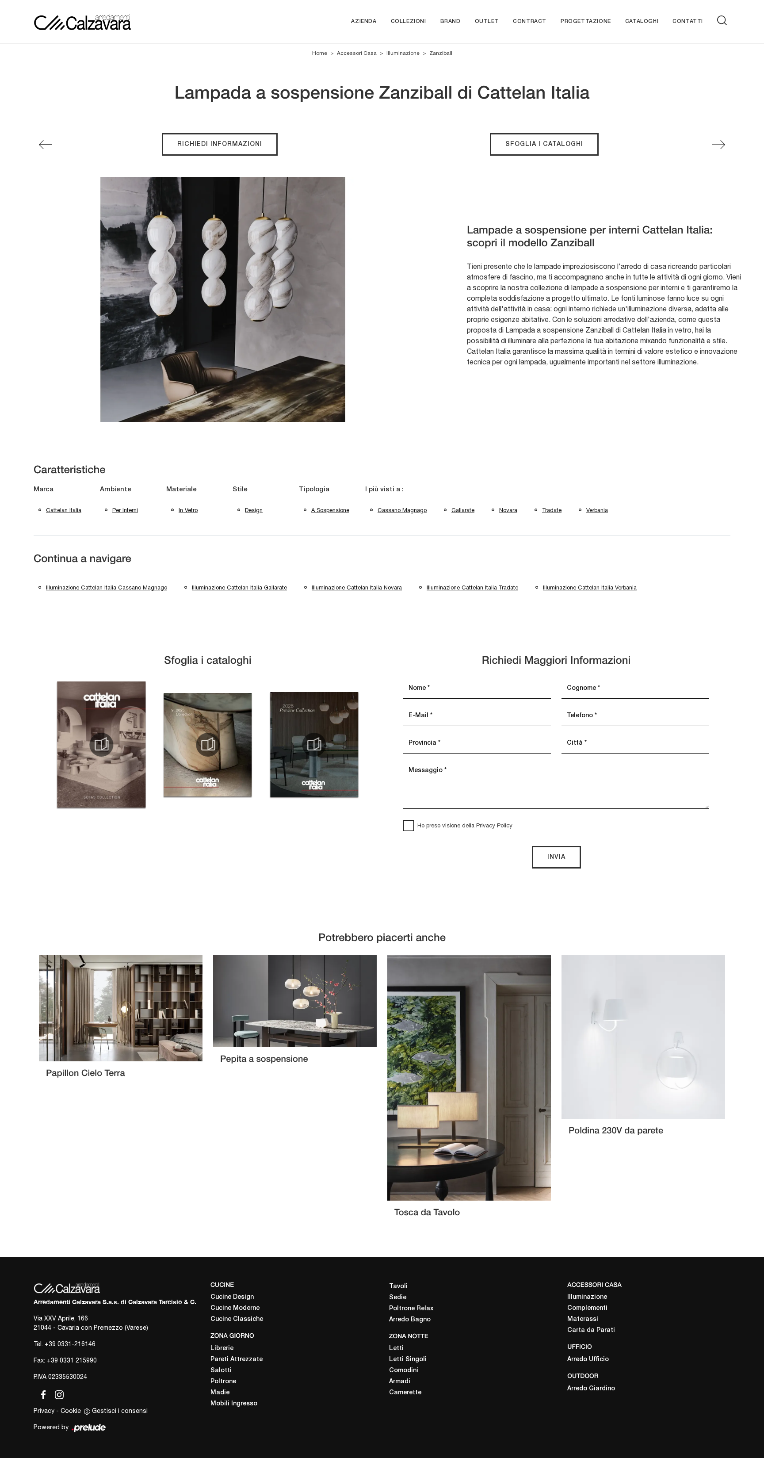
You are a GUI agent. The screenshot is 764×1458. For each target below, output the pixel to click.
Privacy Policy (494, 825)
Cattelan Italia (63, 510)
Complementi (587, 1308)
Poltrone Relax (411, 1309)
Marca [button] (43, 489)
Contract (529, 21)
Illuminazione (403, 53)
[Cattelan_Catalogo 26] (314, 744)
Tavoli (398, 1287)
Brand (450, 21)
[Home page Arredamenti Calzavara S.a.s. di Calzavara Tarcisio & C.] (111, 21)
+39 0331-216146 (70, 1343)
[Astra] (45, 144)
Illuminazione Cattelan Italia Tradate (472, 587)
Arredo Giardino (591, 1389)
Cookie (71, 1410)
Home (319, 53)
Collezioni (408, 21)
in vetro (188, 510)
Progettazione (586, 21)
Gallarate (462, 510)
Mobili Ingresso (233, 1404)
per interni (125, 510)
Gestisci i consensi (120, 1410)
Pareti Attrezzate (236, 1359)
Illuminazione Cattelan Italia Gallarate (239, 587)
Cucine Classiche (236, 1319)
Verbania (597, 510)
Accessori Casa (357, 53)
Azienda (363, 21)
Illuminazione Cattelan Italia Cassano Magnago (106, 587)
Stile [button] (240, 489)
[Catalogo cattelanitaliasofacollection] (101, 744)
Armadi (399, 1382)
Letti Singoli (408, 1359)
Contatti (687, 21)
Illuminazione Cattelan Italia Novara (357, 587)
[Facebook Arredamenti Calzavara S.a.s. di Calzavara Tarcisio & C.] (42, 1393)
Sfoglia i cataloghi (544, 144)
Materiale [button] (181, 489)
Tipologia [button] (314, 489)
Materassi (582, 1319)
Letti (396, 1348)
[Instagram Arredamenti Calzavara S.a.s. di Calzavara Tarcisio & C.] (57, 1393)
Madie (219, 1393)
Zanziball (440, 53)
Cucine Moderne (235, 1308)
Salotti (221, 1371)
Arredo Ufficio (588, 1359)
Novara (508, 510)
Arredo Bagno (410, 1320)
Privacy (44, 1410)
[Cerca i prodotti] (723, 20)
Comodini (403, 1371)
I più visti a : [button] (384, 489)
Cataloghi (641, 21)
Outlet (487, 21)
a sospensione (330, 510)
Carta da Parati (591, 1330)
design (254, 510)
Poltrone (223, 1382)
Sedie (397, 1298)
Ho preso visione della (464, 825)
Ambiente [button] (115, 489)
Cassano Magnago (402, 510)
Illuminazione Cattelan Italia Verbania (590, 587)
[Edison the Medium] (718, 144)
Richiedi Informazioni (219, 144)
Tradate (552, 510)
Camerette (405, 1393)
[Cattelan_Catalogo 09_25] (207, 744)
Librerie (221, 1348)
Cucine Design (232, 1297)
